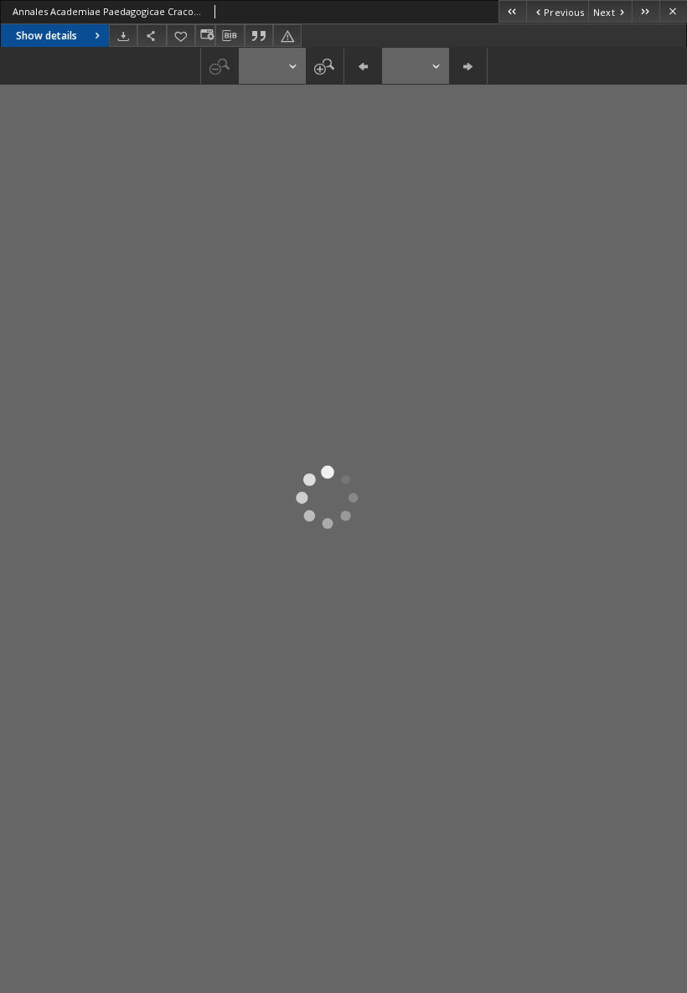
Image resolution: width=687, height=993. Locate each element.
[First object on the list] (512, 11)
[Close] (673, 11)
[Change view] (205, 35)
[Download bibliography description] (229, 36)
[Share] (151, 35)
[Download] (123, 35)
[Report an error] (287, 35)
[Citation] (259, 35)
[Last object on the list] (645, 11)
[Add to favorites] (181, 35)
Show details (46, 35)
